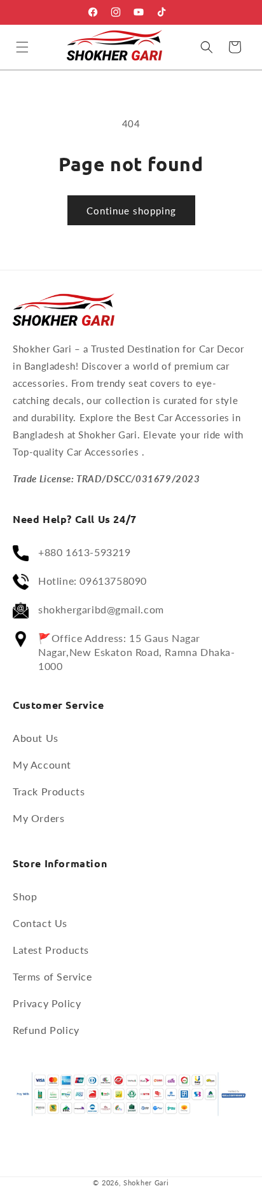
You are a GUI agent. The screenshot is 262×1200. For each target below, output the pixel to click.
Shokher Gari (146, 1182)
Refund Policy (46, 1030)
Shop (25, 896)
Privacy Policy (47, 1003)
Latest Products (51, 950)
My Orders (38, 818)
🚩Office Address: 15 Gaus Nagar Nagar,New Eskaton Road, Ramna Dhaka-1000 (136, 652)
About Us (36, 738)
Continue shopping (131, 210)
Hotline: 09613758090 (92, 581)
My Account (42, 764)
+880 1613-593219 (84, 552)
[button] (22, 47)
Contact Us (40, 923)
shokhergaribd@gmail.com (101, 609)
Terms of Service (52, 976)
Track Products (49, 791)
